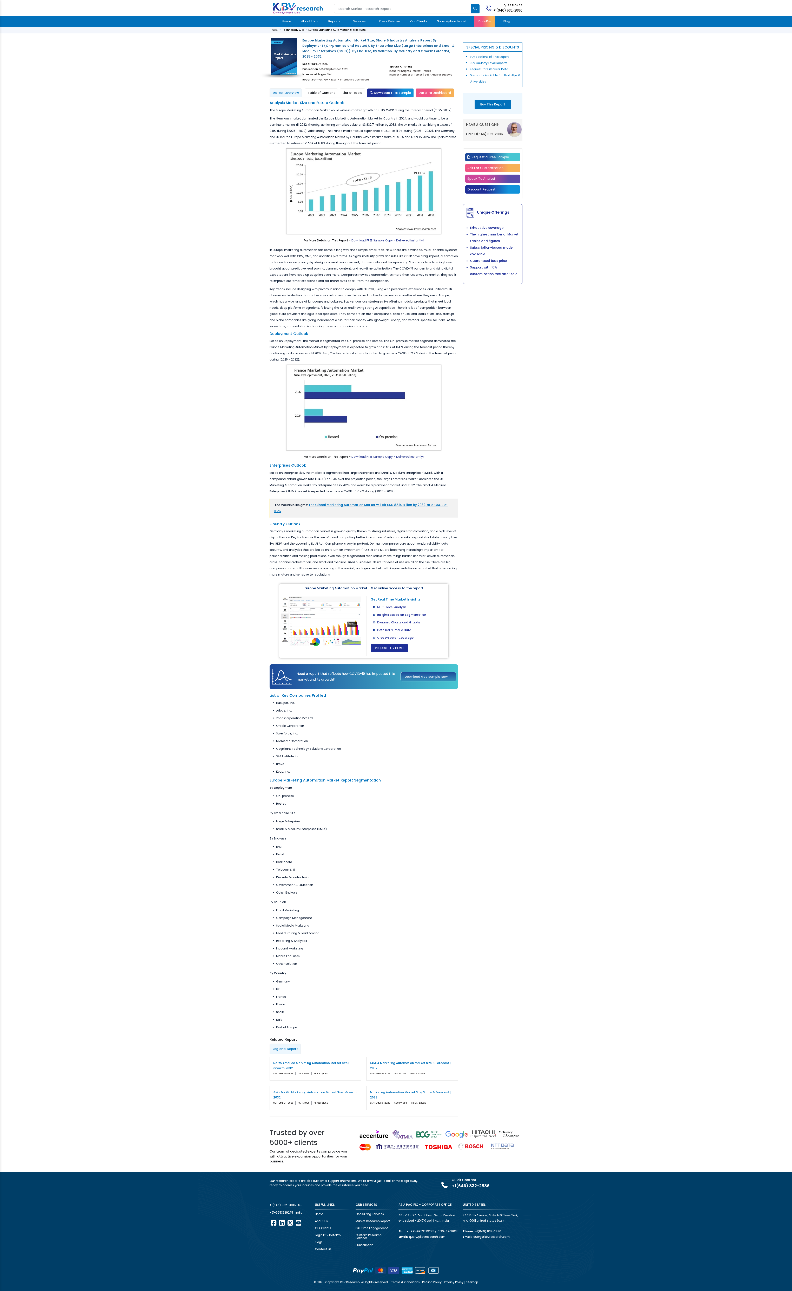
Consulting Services (370, 1214)
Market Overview (285, 93)
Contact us (323, 1249)
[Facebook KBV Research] (273, 1223)
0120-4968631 (447, 1231)
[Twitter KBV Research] (290, 1223)
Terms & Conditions (405, 1282)
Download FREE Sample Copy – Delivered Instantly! (387, 240)
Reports (334, 21)
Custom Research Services (369, 1236)
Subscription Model (451, 21)
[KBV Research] (298, 8)
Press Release (389, 21)
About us (321, 1221)
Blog (506, 21)
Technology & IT (293, 30)
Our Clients (418, 21)
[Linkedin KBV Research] (282, 1223)
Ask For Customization (485, 168)
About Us (308, 21)
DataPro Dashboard (434, 93)
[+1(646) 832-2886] (490, 8)
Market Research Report (373, 1221)
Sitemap (472, 1282)
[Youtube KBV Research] (298, 1223)
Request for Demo (389, 648)
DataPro (484, 21)
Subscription (364, 1245)
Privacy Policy (453, 1282)
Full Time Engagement (372, 1228)
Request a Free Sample (490, 157)
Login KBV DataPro (328, 1235)
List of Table (352, 93)
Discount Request (481, 189)
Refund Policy (432, 1282)
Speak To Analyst (481, 178)
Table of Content (321, 93)
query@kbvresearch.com (427, 1237)
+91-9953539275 (281, 1213)
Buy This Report (492, 104)
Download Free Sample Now (426, 676)
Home (286, 21)
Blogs (318, 1242)
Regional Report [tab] (285, 1049)
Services (360, 21)
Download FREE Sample (392, 93)
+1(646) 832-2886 (507, 10)
